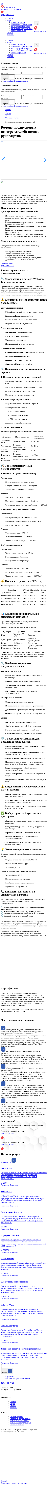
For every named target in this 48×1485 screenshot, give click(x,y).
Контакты (10, 35)
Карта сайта (9, 1376)
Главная (10, 19)
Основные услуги (18, 23)
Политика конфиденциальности (17, 1379)
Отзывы (10, 33)
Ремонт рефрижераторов (20, 27)
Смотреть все (6, 1162)
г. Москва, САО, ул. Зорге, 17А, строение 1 (11, 8)
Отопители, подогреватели (21, 25)
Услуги (9, 21)
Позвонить (5, 1185)
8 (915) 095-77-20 (7, 15)
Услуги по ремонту (18, 31)
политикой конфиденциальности (15, 81)
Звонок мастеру (40, 31)
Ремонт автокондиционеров (21, 29)
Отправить (5, 79)
